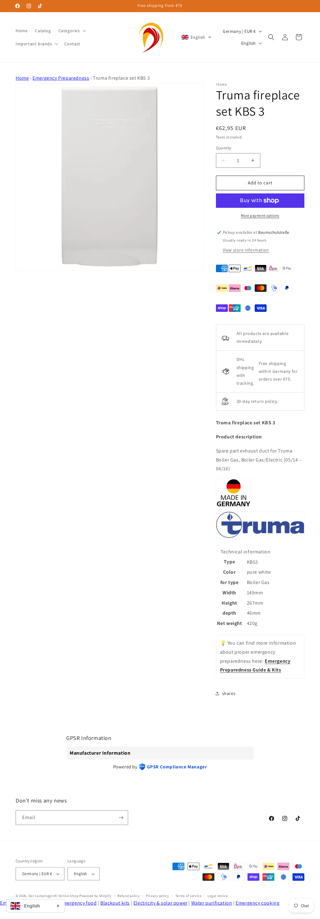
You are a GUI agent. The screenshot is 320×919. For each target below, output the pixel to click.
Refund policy (129, 895)
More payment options (260, 215)
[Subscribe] (121, 817)
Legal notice (218, 895)
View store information (246, 250)
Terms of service (188, 895)
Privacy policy (157, 895)
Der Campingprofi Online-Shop (53, 895)
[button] (71, 30)
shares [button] (229, 693)
